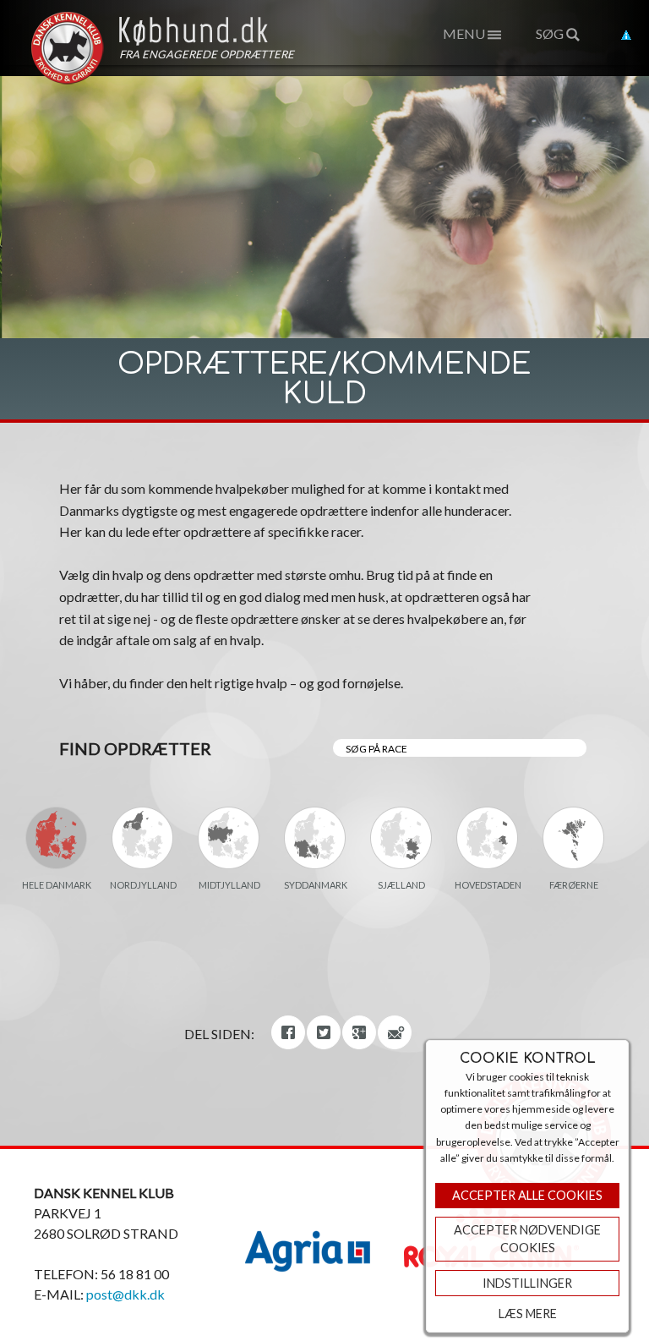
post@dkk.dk (125, 1294)
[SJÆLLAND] (401, 838)
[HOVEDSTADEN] (487, 838)
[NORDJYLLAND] (143, 838)
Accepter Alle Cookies (527, 1195)
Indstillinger (527, 1283)
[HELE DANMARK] (56, 838)
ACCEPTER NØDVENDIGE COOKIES (527, 1239)
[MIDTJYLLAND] (229, 838)
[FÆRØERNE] (574, 838)
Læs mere (528, 1313)
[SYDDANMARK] (315, 838)
